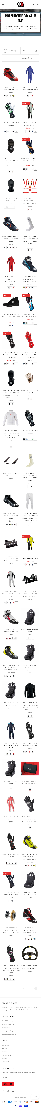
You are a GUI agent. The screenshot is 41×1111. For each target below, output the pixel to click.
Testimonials (6, 1027)
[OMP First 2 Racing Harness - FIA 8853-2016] (30, 186)
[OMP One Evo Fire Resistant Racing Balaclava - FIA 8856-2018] (11, 378)
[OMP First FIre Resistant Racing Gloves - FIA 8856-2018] (11, 953)
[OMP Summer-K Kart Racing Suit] (30, 75)
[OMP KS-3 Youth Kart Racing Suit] (30, 543)
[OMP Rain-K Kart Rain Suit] (11, 804)
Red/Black (27, 131)
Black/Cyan (32, 131)
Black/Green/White (8, 131)
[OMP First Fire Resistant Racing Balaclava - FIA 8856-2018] (11, 146)
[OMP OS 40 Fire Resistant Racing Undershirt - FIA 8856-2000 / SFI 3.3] (11, 418)
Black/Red (8, 96)
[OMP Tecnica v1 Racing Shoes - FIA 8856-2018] (30, 915)
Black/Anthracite (26, 939)
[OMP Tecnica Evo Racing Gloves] (11, 880)
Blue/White (27, 439)
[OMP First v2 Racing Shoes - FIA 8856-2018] (30, 264)
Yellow (34, 865)
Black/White (10, 96)
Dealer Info (5, 1061)
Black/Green (27, 323)
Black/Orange (10, 131)
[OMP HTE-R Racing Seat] (11, 768)
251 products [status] (27, 58)
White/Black (12, 638)
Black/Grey (5, 363)
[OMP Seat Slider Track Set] (11, 461)
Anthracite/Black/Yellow (5, 602)
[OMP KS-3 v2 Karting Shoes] (11, 75)
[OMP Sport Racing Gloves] (11, 842)
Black (5, 96)
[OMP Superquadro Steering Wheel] (30, 953)
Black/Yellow (13, 96)
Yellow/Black (15, 638)
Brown (31, 399)
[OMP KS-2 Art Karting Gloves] (30, 302)
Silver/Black (29, 131)
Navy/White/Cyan (10, 602)
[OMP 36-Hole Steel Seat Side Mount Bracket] (30, 579)
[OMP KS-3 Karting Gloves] (11, 110)
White (12, 171)
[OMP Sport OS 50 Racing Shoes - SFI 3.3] (11, 302)
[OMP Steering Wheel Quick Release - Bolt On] (11, 915)
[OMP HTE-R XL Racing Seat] (30, 652)
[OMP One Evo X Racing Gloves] (30, 731)
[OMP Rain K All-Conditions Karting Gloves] (30, 804)
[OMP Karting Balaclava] (11, 186)
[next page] (35, 988)
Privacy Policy (6, 1055)
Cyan (29, 439)
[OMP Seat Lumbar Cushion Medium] (30, 768)
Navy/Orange (24, 169)
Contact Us (5, 1045)
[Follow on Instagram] (8, 1091)
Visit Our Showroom (8, 1024)
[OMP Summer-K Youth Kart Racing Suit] (11, 264)
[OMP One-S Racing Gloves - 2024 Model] (30, 146)
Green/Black (32, 439)
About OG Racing (7, 1021)
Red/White (29, 169)
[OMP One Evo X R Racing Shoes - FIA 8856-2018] (11, 652)
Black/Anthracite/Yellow (12, 901)
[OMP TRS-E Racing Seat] (30, 617)
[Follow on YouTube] (13, 1091)
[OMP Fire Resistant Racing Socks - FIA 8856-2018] (30, 461)
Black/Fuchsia (5, 979)
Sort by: (10, 50)
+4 (35, 288)
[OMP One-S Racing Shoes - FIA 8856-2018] (11, 224)
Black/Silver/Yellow (10, 676)
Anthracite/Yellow (24, 288)
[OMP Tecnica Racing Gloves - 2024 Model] (30, 340)
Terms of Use (6, 1058)
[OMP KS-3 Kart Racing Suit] (30, 110)
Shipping (4, 1052)
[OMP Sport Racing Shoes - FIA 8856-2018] (11, 501)
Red (33, 96)
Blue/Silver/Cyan (13, 676)
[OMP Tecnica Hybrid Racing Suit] (11, 731)
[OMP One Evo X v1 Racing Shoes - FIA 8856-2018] (30, 842)
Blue (30, 96)
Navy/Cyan (32, 288)
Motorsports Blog (7, 1031)
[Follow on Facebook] (3, 1091)
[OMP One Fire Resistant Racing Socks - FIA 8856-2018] (30, 224)
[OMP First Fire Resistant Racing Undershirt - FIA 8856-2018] (30, 690)
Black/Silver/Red (8, 676)
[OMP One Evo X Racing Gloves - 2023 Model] (11, 340)
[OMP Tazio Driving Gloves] (30, 378)
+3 (35, 131)
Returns (4, 1048)
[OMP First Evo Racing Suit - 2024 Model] (11, 579)
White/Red (32, 169)
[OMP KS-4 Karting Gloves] (30, 418)
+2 (16, 96)
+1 (35, 169)
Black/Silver (5, 754)
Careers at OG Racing (9, 1034)
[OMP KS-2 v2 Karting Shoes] (11, 617)
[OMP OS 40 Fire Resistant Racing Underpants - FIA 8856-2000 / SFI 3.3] (30, 501)
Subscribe (8, 1084)
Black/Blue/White (5, 131)
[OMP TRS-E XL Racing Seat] (30, 880)
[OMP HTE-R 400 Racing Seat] (11, 690)
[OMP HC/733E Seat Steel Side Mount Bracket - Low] (11, 543)
